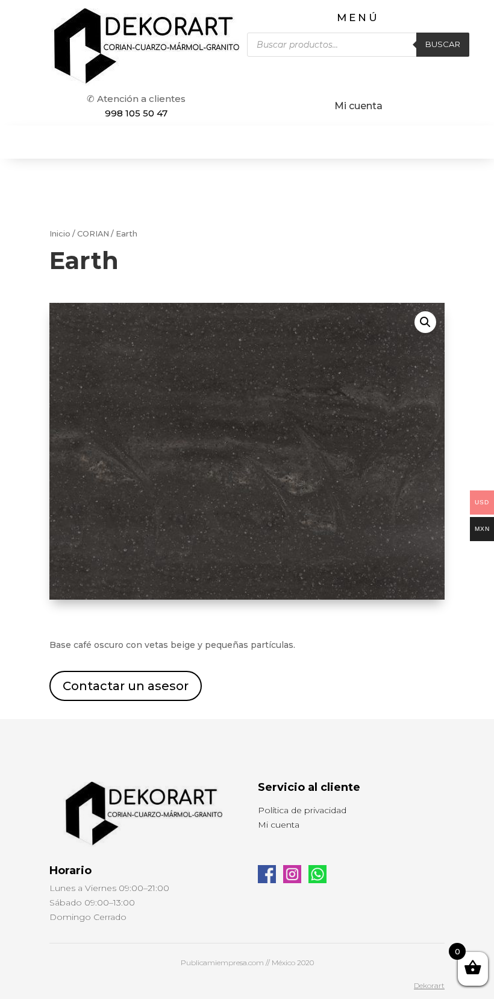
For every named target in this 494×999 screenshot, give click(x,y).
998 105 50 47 (136, 113)
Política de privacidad (302, 810)
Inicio (59, 233)
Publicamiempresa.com (222, 962)
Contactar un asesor (126, 686)
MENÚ (358, 17)
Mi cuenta (358, 106)
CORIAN (93, 233)
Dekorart (429, 985)
